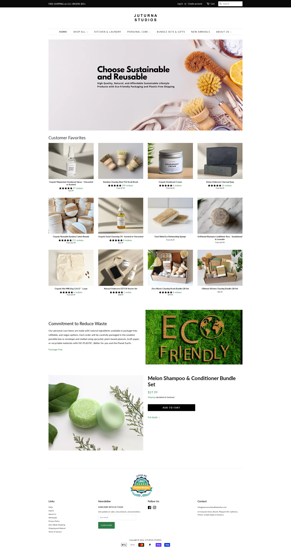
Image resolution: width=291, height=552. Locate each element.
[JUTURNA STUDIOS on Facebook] (149, 508)
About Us (223, 31)
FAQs (50, 507)
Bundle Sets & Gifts (171, 31)
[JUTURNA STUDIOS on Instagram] (154, 508)
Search (51, 511)
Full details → (154, 417)
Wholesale (52, 517)
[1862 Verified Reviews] (145, 497)
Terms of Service (55, 532)
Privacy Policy (54, 521)
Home (63, 31)
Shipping (151, 397)
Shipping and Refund (56, 528)
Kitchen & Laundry (107, 31)
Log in (180, 3)
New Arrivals (200, 31)
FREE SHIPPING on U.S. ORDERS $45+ (67, 4)
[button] (66, 188)
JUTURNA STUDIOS (153, 540)
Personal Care (138, 31)
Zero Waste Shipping (56, 525)
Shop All (80, 31)
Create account (195, 3)
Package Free (55, 349)
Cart (213, 3)
